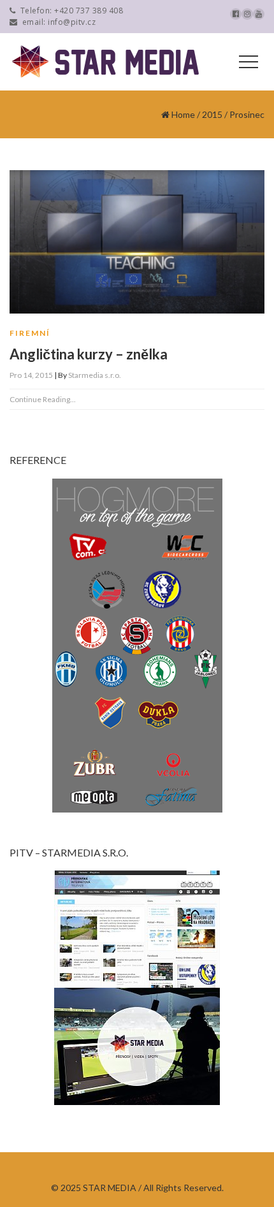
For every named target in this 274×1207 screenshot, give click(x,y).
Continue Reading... (43, 399)
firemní (30, 333)
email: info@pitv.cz (57, 22)
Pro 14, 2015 (31, 375)
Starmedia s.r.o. (94, 375)
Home (183, 114)
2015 (212, 114)
